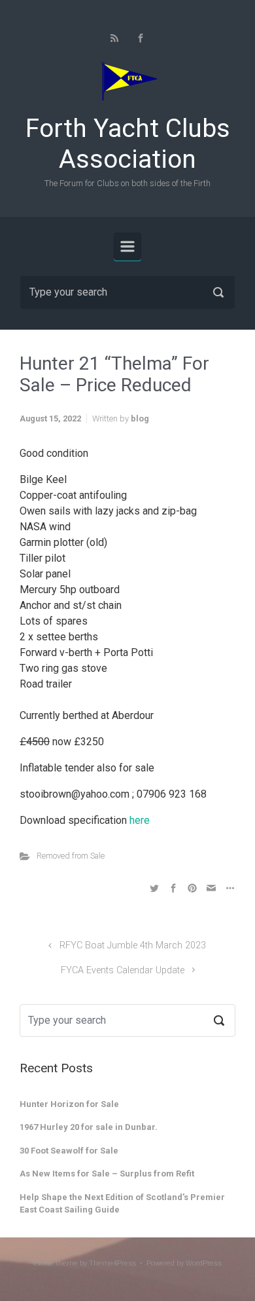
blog (140, 418)
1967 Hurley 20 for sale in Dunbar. (89, 1127)
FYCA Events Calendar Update (122, 970)
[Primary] (127, 246)
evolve (43, 1263)
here (139, 820)
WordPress (204, 1263)
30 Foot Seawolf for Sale (69, 1150)
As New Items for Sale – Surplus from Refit (107, 1173)
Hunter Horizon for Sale (69, 1104)
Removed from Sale (71, 856)
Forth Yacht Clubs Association (128, 143)
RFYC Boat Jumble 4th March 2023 (133, 945)
